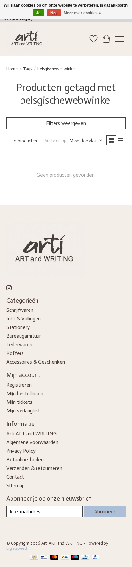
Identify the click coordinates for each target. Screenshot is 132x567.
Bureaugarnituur (23, 336)
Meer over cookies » (82, 13)
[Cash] (34, 558)
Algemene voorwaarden (32, 442)
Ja (38, 13)
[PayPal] (95, 558)
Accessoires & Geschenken (35, 362)
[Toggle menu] (119, 39)
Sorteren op (56, 140)
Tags (27, 68)
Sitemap (15, 485)
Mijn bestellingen (24, 393)
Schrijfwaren (19, 310)
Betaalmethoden (25, 459)
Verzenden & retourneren (34, 468)
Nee (54, 13)
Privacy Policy (21, 451)
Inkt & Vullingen (23, 319)
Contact (15, 477)
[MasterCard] (54, 558)
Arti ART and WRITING (31, 434)
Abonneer (104, 512)
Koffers (15, 353)
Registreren (19, 385)
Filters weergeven (66, 123)
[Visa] (65, 558)
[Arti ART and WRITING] (27, 39)
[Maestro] (75, 558)
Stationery (18, 327)
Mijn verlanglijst (23, 411)
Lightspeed (16, 548)
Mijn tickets (19, 402)
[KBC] (85, 558)
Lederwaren (19, 344)
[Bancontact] (44, 558)
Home (12, 68)
